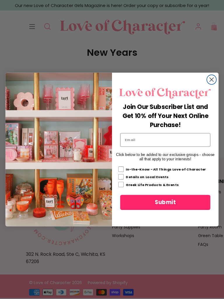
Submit (165, 202)
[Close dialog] (211, 80)
